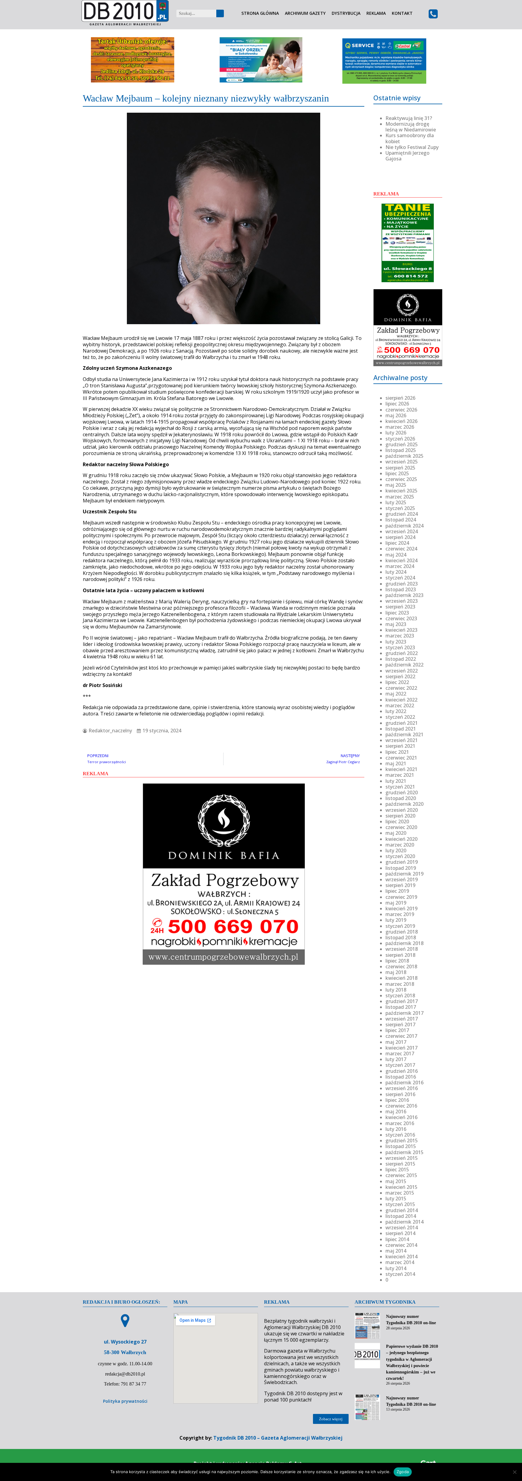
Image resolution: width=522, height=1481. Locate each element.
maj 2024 (395, 554)
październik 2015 (404, 1152)
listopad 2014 (400, 1216)
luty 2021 (395, 781)
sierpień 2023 (400, 606)
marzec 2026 (399, 427)
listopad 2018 (400, 937)
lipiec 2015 (397, 1169)
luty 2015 (395, 1198)
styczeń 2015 (400, 1204)
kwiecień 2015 (401, 1187)
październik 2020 (404, 804)
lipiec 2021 (397, 752)
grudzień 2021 (401, 723)
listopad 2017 (400, 1007)
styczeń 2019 (400, 926)
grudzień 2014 (401, 1210)
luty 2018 (395, 989)
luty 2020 (395, 850)
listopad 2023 (400, 589)
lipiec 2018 (397, 960)
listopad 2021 (400, 728)
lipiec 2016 (397, 1100)
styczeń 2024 (400, 577)
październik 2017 (404, 1013)
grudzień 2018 (401, 931)
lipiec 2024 (397, 543)
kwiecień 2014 (401, 1256)
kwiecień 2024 (401, 560)
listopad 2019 (400, 868)
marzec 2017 (399, 1053)
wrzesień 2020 (401, 810)
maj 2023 (395, 624)
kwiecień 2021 (401, 769)
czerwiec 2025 (401, 479)
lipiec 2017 (397, 1030)
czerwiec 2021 (401, 757)
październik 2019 (404, 873)
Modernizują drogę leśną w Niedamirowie (410, 127)
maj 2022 (395, 693)
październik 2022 (404, 664)
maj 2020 (395, 833)
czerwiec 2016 (401, 1105)
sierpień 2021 (400, 746)
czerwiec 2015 (401, 1175)
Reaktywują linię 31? (408, 118)
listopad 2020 (400, 798)
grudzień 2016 (401, 1071)
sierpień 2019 (400, 885)
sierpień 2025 (400, 467)
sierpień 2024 (400, 537)
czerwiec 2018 (401, 966)
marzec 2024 (399, 566)
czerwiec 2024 (401, 548)
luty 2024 (395, 572)
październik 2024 (404, 525)
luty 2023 (395, 641)
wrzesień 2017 (401, 1018)
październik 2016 (404, 1082)
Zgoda (403, 1471)
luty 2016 (395, 1129)
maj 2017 (395, 1042)
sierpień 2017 (400, 1024)
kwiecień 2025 (401, 490)
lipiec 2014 (397, 1239)
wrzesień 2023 (401, 601)
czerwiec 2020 (401, 827)
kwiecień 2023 (401, 630)
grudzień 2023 (401, 583)
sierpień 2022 (400, 676)
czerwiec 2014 (401, 1245)
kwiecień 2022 (401, 699)
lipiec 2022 (397, 682)
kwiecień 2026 (401, 421)
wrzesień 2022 (401, 670)
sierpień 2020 (400, 815)
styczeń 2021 (400, 786)
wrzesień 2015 (401, 1158)
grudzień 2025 (401, 444)
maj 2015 (395, 1181)
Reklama (376, 13)
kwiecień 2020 (401, 839)
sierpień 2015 (400, 1163)
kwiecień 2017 (401, 1047)
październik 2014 (404, 1221)
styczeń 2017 (400, 1065)
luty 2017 (395, 1059)
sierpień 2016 (400, 1094)
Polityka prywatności (125, 1401)
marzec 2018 (399, 984)
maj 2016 (395, 1111)
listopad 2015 (400, 1146)
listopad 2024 (400, 519)
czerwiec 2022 (401, 688)
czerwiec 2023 (401, 618)
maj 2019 (395, 902)
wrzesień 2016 (401, 1088)
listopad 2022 (400, 659)
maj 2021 (395, 763)
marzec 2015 (399, 1192)
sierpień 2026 (400, 398)
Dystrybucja (346, 13)
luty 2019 (395, 920)
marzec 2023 (399, 635)
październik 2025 (404, 456)
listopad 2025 (400, 450)
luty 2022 (395, 711)
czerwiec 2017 (401, 1036)
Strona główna (260, 13)
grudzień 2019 (401, 862)
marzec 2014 (399, 1262)
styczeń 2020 (400, 856)
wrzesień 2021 (401, 740)
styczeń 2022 (400, 717)
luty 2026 (395, 432)
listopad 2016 (400, 1076)
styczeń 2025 (400, 508)
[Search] (220, 13)
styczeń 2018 (400, 995)
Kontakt (402, 13)
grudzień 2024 (401, 514)
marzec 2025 (399, 496)
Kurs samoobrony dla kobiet (409, 138)
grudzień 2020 (401, 792)
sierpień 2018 (400, 955)
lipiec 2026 (397, 403)
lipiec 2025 (397, 473)
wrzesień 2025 (401, 461)
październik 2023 (404, 595)
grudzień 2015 (401, 1140)
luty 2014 (395, 1268)
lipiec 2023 (397, 612)
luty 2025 (395, 502)
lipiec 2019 (397, 891)
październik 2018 (404, 943)
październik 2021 (404, 734)
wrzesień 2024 (401, 531)
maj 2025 (395, 485)
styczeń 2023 (400, 647)
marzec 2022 (399, 705)
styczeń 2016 (400, 1134)
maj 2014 (395, 1250)
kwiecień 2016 (401, 1117)
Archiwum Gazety (305, 13)
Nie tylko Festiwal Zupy (412, 147)
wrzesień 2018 (401, 949)
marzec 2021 (399, 775)
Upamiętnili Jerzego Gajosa (407, 156)
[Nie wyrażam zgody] (514, 1472)
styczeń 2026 (400, 438)
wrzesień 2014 (401, 1227)
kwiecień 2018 (401, 978)
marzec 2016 (399, 1123)
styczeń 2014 (400, 1274)
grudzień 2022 (401, 653)
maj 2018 (395, 972)
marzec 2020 (399, 844)
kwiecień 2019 (401, 908)
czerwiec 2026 (401, 409)
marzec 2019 (399, 914)
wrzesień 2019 (401, 879)
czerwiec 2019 (401, 897)
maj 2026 (395, 415)
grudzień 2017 (401, 1001)
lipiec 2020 (397, 821)
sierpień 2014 (400, 1233)
